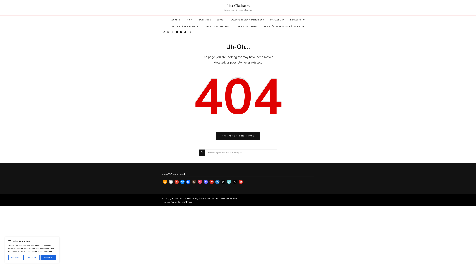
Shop (189, 20)
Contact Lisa (277, 20)
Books (220, 20)
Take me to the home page (238, 136)
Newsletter (204, 20)
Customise (16, 257)
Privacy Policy (298, 20)
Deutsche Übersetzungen (184, 26)
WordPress (187, 202)
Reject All (32, 257)
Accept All (48, 257)
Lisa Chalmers (238, 6)
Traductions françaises (217, 26)
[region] (32, 250)
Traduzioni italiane (247, 26)
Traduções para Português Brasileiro (284, 26)
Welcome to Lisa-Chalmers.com (247, 20)
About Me (175, 20)
